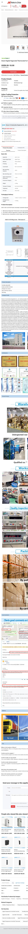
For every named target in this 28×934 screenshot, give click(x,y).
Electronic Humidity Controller (8, 918)
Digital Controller (5, 914)
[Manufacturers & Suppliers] (14, 2)
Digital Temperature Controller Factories (10, 911)
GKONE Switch (17, 885)
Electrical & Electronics (9, 9)
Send (13, 806)
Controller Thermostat (17, 914)
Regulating (3, 888)
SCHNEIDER (16, 890)
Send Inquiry (13, 72)
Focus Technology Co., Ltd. (17, 928)
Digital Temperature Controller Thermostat (11, 921)
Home (2, 9)
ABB (2, 890)
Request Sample (24, 75)
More (2, 923)
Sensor (16, 9)
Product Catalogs (20, 882)
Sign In (3, 141)
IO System (16, 888)
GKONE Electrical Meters (6, 885)
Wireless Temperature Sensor (8, 905)
